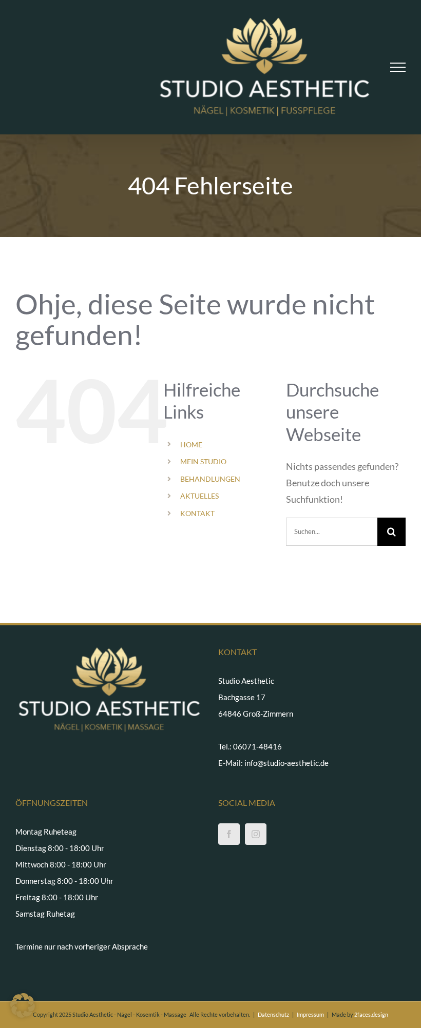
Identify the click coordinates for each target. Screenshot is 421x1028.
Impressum (310, 1014)
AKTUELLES (199, 495)
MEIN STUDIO (203, 461)
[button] (22, 1005)
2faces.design (371, 1014)
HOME (191, 444)
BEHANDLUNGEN (210, 479)
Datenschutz (273, 1014)
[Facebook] (229, 834)
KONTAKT (197, 513)
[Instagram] (255, 834)
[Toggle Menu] (397, 67)
